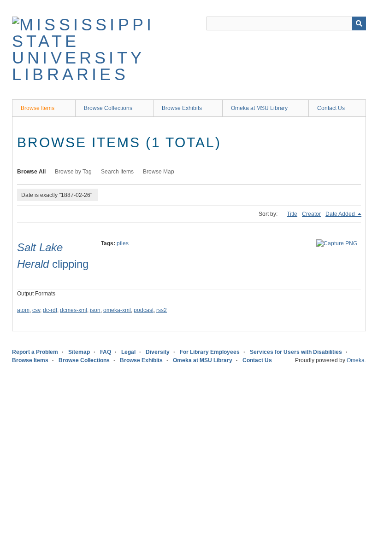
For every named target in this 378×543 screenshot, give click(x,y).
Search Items (117, 171)
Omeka (356, 360)
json (95, 310)
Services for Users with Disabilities (296, 352)
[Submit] (359, 23)
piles (123, 243)
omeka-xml (117, 310)
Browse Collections (108, 108)
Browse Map (158, 171)
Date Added (340, 214)
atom (23, 310)
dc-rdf (50, 310)
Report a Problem (35, 352)
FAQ (105, 352)
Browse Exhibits (182, 108)
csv (36, 310)
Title (292, 214)
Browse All (31, 171)
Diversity (158, 352)
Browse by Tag (73, 171)
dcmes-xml (73, 310)
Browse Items (37, 108)
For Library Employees (210, 352)
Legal (128, 352)
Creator (311, 214)
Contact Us (331, 108)
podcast (144, 310)
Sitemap (79, 352)
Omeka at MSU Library (259, 108)
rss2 (161, 310)
